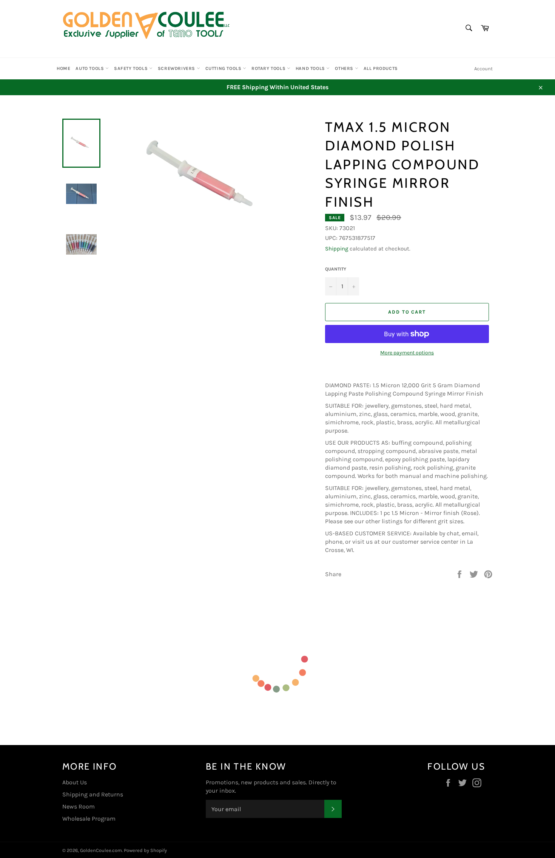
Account (483, 68)
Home (63, 68)
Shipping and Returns (92, 794)
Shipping (336, 248)
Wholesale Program (89, 818)
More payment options (407, 352)
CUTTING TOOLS (224, 68)
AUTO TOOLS (90, 68)
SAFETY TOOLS (131, 68)
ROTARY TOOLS (269, 68)
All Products (381, 68)
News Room (78, 806)
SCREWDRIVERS (177, 68)
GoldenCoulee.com (101, 850)
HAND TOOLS (311, 68)
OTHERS (345, 68)
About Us (74, 782)
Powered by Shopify (145, 850)
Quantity (335, 269)
